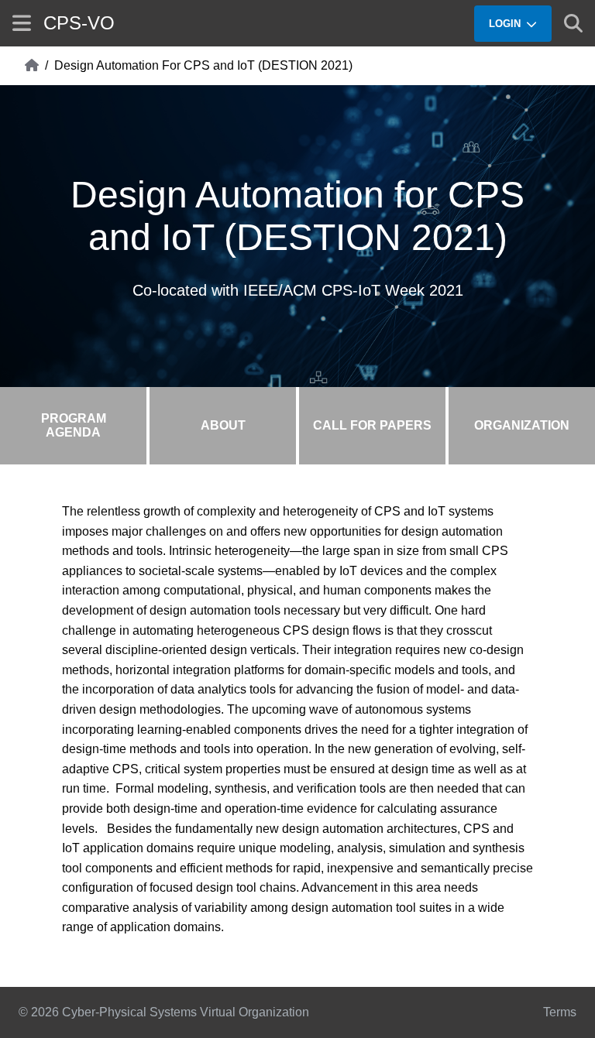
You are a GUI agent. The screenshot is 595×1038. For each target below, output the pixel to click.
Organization (521, 425)
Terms (559, 1012)
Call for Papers (372, 425)
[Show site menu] (21, 22)
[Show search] (573, 23)
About (223, 425)
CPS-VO (79, 22)
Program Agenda (73, 425)
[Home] (32, 66)
